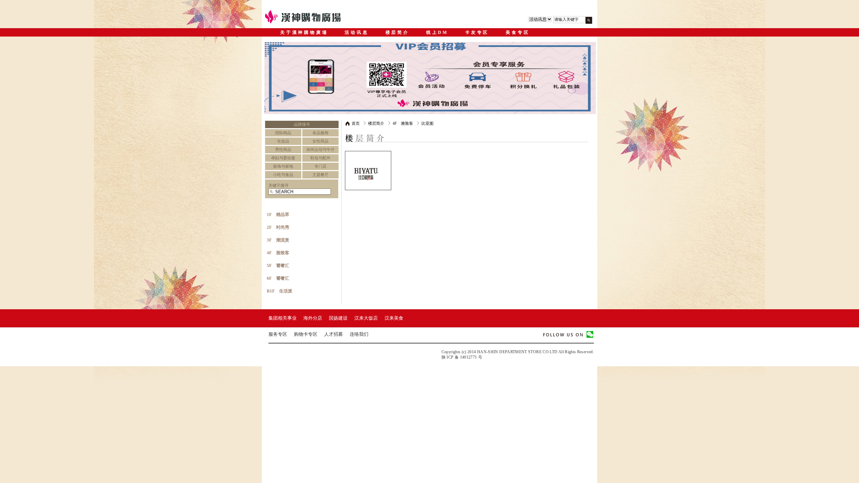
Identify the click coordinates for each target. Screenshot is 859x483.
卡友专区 (477, 32)
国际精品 (283, 132)
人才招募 (333, 334)
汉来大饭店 (366, 318)
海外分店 (312, 318)
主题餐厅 (320, 174)
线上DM (437, 32)
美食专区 (517, 32)
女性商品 (320, 141)
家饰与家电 (283, 166)
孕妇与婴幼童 (283, 158)
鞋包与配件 (320, 158)
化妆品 (283, 141)
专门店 (320, 166)
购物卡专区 (305, 334)
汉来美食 (394, 318)
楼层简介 (397, 32)
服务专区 (277, 334)
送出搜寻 (589, 20)
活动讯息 (356, 32)
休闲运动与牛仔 (320, 149)
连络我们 (359, 334)
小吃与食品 (283, 174)
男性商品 (283, 149)
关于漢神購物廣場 (304, 32)
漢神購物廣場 (308, 16)
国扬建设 (338, 318)
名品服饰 (320, 132)
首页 (356, 123)
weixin (590, 334)
